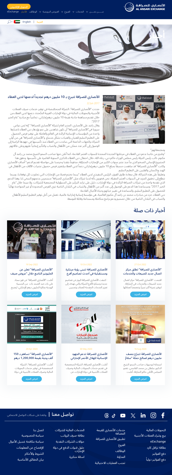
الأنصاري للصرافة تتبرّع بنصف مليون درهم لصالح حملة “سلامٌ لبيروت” (143, 358)
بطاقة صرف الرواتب (72, 435)
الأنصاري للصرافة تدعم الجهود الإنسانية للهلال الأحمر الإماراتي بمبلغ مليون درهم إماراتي (89, 358)
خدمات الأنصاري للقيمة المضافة (111, 432)
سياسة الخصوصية (33, 435)
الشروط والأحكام (34, 454)
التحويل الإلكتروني (19, 7)
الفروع (67, 11)
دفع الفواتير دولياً (156, 459)
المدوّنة (121, 457)
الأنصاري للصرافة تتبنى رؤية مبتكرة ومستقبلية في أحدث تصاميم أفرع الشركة (86, 274)
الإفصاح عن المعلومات (30, 447)
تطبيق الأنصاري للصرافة (110, 439)
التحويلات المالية (156, 430)
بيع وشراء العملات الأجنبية (150, 435)
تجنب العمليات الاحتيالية (110, 463)
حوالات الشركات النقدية (70, 441)
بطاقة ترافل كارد (156, 447)
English (27, 22)
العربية (40, 21)
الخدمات (80, 11)
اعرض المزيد (140, 294)
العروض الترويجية (51, 11)
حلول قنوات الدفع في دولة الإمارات (68, 449)
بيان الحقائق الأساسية (30, 459)
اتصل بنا (38, 430)
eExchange (13, 11)
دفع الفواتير (159, 454)
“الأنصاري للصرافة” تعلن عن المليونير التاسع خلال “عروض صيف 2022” (31, 274)
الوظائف (33, 11)
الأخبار (24, 11)
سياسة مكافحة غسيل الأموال (26, 441)
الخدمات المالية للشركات (69, 430)
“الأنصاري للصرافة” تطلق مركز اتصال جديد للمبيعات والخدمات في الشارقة (142, 274)
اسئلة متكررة (76, 457)
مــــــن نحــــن (97, 11)
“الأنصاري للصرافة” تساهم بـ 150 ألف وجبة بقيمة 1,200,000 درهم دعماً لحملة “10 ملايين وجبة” (33, 358)
